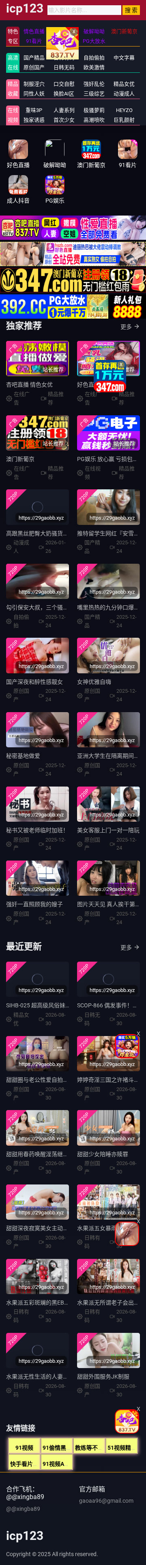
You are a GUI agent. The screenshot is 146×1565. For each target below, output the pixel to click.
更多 (126, 327)
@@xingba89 (23, 1509)
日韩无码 (64, 67)
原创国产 (34, 67)
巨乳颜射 (124, 120)
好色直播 (88, 384)
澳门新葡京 (20, 459)
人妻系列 (64, 110)
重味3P (34, 110)
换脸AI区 (64, 94)
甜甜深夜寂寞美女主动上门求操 (46, 1228)
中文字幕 (124, 58)
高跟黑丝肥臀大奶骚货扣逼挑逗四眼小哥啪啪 (63, 533)
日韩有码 (64, 58)
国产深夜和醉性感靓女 (34, 682)
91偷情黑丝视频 (63, 1447)
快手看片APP (27, 1464)
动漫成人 (124, 94)
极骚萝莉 (94, 110)
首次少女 (64, 120)
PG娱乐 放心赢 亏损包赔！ (110, 459)
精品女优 (124, 84)
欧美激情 (94, 67)
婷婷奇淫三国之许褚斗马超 (111, 1079)
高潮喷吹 (94, 120)
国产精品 (34, 58)
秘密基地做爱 (23, 756)
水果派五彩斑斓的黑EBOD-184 (44, 1302)
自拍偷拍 (94, 58)
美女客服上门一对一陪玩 (108, 830)
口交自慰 (64, 84)
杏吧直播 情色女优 (29, 384)
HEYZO (124, 110)
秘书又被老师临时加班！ (37, 830)
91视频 (24, 1447)
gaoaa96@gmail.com (106, 1500)
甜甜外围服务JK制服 (103, 1376)
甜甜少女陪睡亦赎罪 (102, 1154)
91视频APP (57, 1464)
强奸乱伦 (94, 84)
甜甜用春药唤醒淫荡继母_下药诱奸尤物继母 (61, 1154)
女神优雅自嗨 (94, 682)
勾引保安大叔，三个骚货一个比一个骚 (54, 607)
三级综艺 (94, 94)
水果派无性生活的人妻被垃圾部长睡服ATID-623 (66, 1376)
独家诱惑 (34, 120)
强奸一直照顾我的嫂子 (34, 904)
